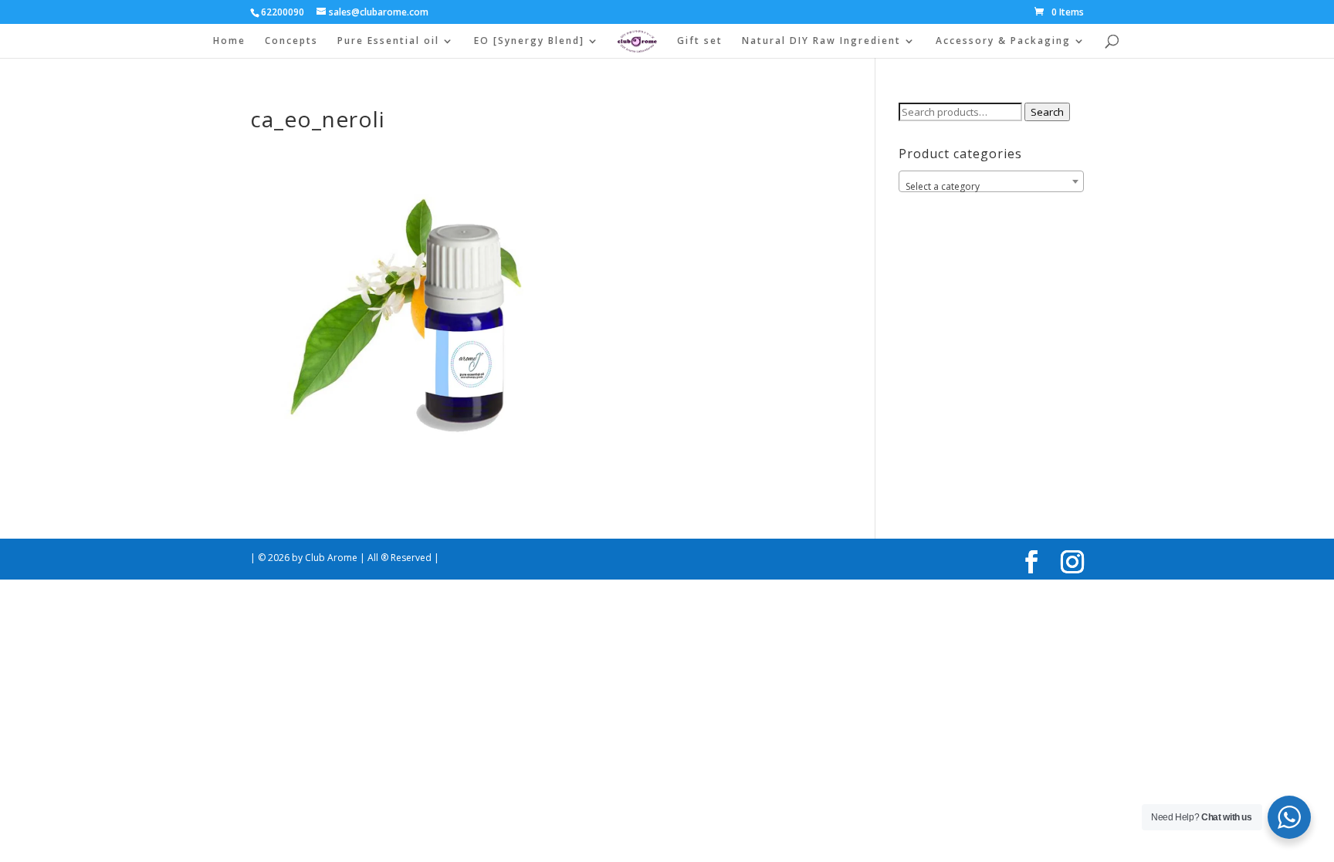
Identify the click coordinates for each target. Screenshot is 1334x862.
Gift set (700, 41)
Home (229, 41)
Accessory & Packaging (1003, 41)
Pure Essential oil (388, 41)
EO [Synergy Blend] (529, 41)
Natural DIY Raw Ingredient (821, 41)
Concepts (291, 41)
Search (1047, 112)
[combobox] (991, 181)
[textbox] (991, 186)
